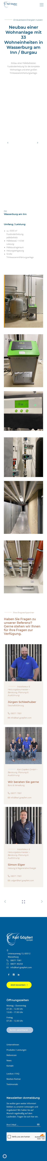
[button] (4, 1156)
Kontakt (10, 1065)
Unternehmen (13, 1044)
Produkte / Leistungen (16, 1050)
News (9, 1060)
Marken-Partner (14, 1079)
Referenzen (12, 1055)
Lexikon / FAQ (13, 1073)
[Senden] (38, 1123)
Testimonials (12, 1084)
